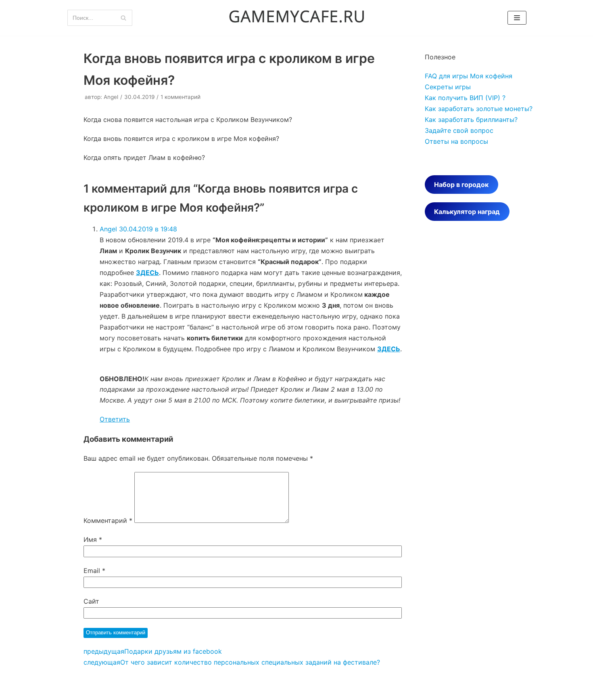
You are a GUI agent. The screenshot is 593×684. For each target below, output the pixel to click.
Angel (111, 97)
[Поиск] (123, 18)
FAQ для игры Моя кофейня (468, 76)
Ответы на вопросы (456, 141)
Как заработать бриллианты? (471, 119)
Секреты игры (448, 87)
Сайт (91, 601)
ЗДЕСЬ (147, 273)
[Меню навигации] (516, 18)
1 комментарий (180, 97)
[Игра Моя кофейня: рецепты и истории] (296, 17)
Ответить (115, 419)
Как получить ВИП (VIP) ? (465, 98)
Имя (93, 539)
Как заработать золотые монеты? (478, 109)
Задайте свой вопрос (459, 130)
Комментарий (108, 520)
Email (94, 571)
